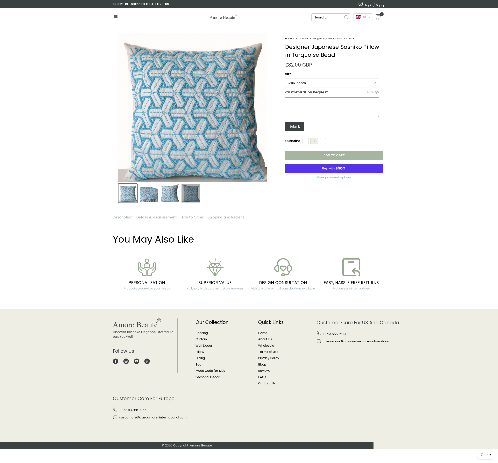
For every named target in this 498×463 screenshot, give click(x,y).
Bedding (202, 333)
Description (122, 217)
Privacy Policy (268, 358)
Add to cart (334, 155)
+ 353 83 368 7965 (132, 410)
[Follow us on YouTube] (136, 361)
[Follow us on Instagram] (126, 361)
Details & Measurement (156, 217)
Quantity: (292, 141)
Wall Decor (204, 345)
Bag (198, 364)
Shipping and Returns (226, 217)
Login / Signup (375, 5)
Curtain (201, 339)
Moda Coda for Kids (210, 370)
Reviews (264, 370)
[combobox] (327, 17)
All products (302, 38)
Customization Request (306, 92)
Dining (200, 358)
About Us (265, 339)
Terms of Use (268, 352)
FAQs (262, 377)
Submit (294, 126)
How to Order (192, 217)
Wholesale (266, 345)
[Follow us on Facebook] (115, 361)
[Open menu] (115, 17)
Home (288, 38)
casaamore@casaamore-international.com (356, 341)
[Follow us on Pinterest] (147, 361)
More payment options (334, 177)
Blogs (262, 364)
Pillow (200, 352)
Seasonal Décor (208, 377)
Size (288, 74)
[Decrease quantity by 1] (305, 141)
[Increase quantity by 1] (323, 141)
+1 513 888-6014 (334, 334)
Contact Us (266, 383)
